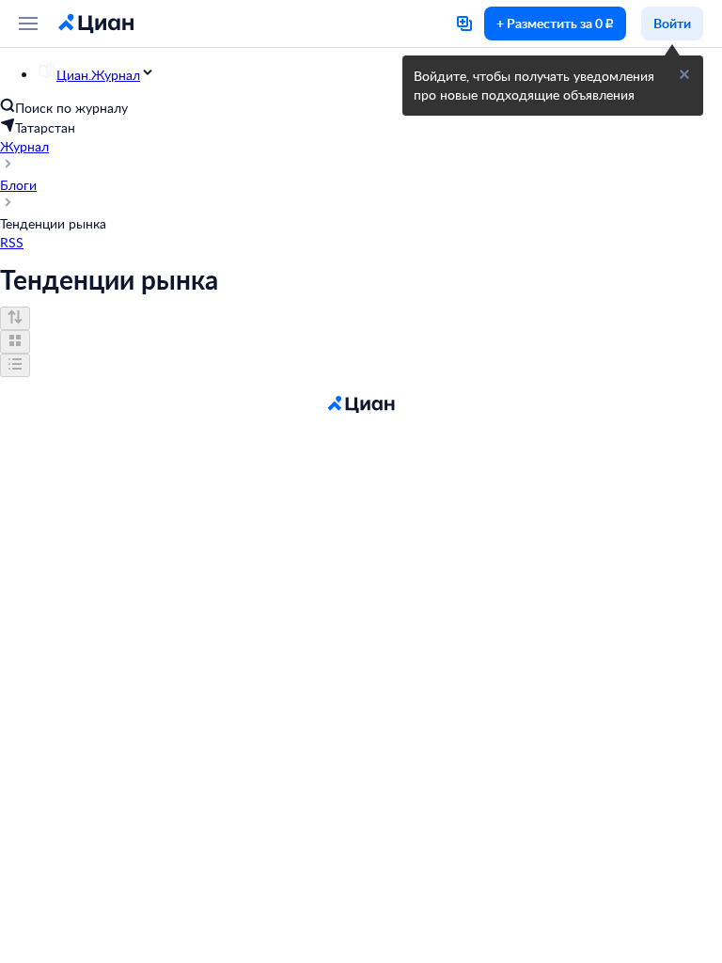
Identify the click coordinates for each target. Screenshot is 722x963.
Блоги (18, 185)
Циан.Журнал (98, 75)
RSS (12, 242)
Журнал (24, 146)
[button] (684, 74)
